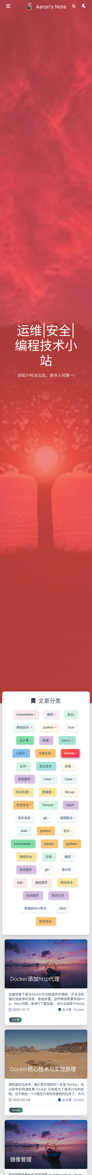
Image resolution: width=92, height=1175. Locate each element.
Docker (78, 1009)
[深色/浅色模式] (84, 7)
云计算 (67, 1009)
